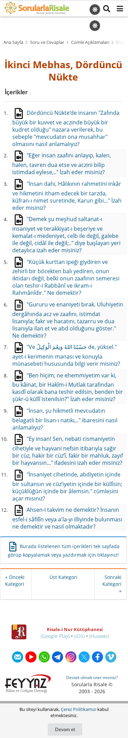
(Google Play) (55, 636)
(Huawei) (99, 636)
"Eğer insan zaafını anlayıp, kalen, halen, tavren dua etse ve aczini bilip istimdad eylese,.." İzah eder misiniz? (61, 164)
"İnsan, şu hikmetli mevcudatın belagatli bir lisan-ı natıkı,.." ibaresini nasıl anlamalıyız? (64, 419)
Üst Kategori (63, 577)
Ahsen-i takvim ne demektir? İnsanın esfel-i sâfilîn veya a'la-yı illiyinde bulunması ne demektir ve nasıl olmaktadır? (67, 518)
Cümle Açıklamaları (90, 42)
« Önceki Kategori (15, 580)
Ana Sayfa (13, 42)
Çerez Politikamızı (78, 709)
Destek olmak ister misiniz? (92, 677)
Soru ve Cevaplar (47, 42)
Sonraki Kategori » (112, 584)
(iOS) (79, 636)
